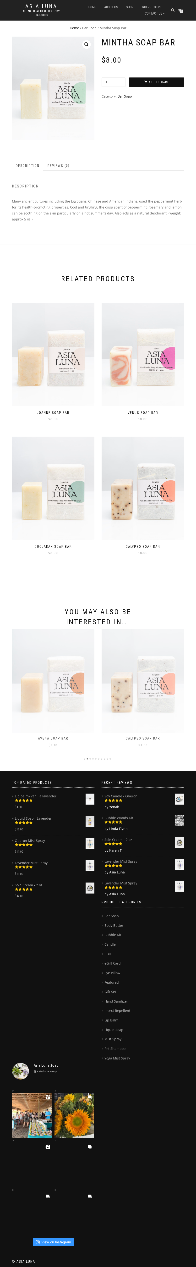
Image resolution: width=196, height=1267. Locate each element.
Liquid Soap (113, 1029)
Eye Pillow (112, 973)
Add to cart (159, 82)
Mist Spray (112, 1039)
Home (92, 7)
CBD (107, 954)
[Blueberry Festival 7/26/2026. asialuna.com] (74, 1165)
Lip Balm (111, 1020)
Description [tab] (27, 166)
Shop (130, 7)
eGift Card (112, 963)
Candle (110, 944)
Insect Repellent (117, 1010)
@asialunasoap (45, 1071)
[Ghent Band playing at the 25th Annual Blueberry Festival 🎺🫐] (32, 1165)
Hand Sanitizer (116, 1001)
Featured (111, 982)
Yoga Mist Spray (117, 1058)
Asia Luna (41, 6)
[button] (86, 44)
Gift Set (110, 991)
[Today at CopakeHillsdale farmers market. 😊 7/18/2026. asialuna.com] (74, 1214)
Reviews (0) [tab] (59, 166)
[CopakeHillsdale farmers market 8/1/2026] (32, 1115)
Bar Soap (89, 28)
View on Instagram (56, 1242)
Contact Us (154, 13)
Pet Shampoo (114, 1048)
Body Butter (113, 925)
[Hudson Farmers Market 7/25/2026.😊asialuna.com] (32, 1214)
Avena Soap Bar (53, 738)
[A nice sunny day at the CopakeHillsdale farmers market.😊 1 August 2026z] (74, 1115)
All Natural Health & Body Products (41, 13)
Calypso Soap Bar (143, 738)
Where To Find (152, 7)
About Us (111, 7)
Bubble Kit (112, 934)
